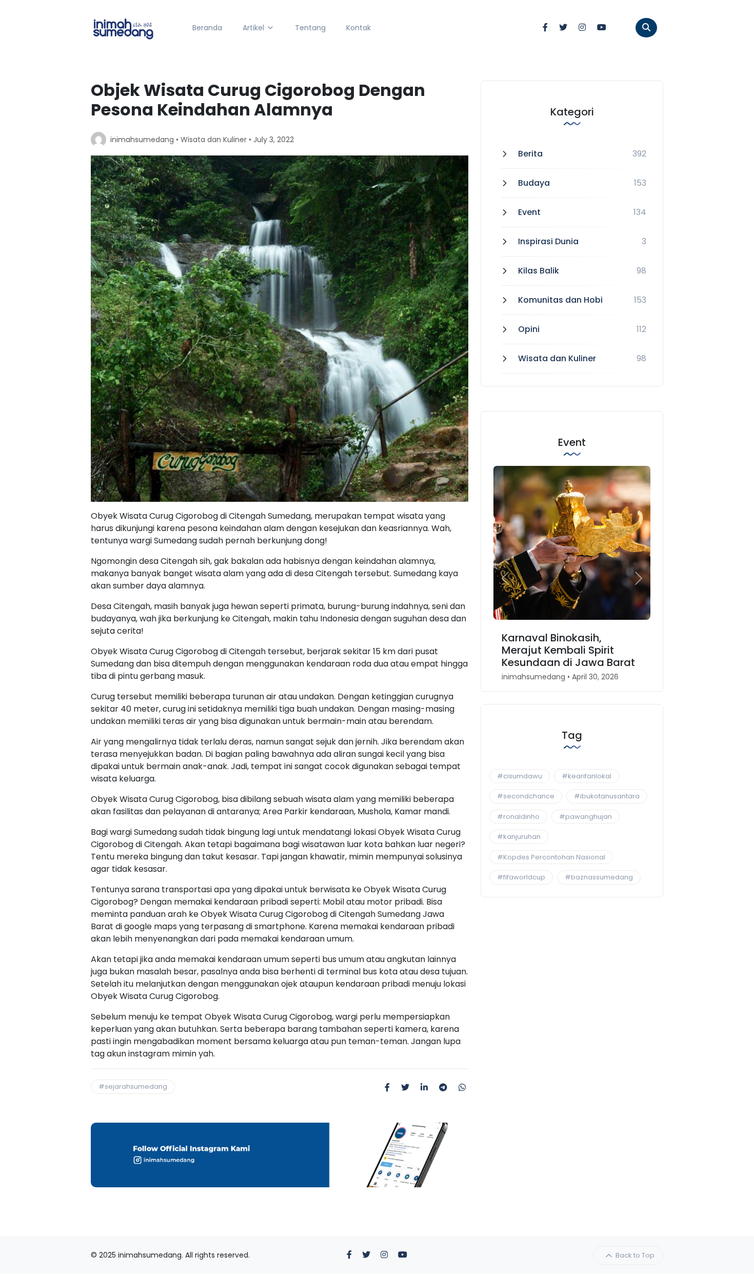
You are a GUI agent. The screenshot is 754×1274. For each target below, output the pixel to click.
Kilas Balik (538, 271)
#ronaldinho (518, 816)
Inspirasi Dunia (548, 241)
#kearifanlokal (586, 776)
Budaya (534, 183)
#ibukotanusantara (607, 796)
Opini (529, 329)
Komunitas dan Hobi (560, 300)
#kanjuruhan (519, 836)
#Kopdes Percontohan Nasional (551, 857)
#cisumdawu (519, 776)
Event (529, 212)
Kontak (358, 28)
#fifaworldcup (521, 877)
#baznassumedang (599, 877)
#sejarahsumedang (132, 1086)
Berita (530, 154)
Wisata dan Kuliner (214, 139)
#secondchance (525, 796)
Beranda (207, 28)
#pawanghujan (585, 816)
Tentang (310, 28)
